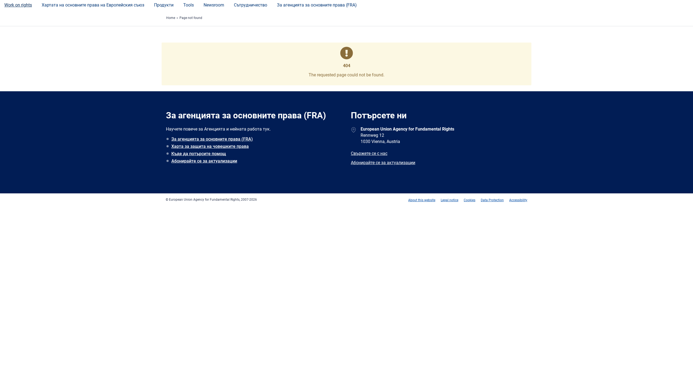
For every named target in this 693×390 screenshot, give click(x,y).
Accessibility (518, 200)
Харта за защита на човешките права (210, 146)
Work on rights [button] (18, 5)
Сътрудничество (250, 5)
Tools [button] (188, 5)
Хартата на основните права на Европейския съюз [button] (93, 5)
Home (170, 18)
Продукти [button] (164, 5)
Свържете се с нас (369, 153)
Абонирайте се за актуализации (204, 161)
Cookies (469, 200)
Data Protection (492, 200)
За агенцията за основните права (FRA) (317, 5)
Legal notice (449, 200)
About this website (421, 200)
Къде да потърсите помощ (198, 153)
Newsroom (214, 5)
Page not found (190, 18)
